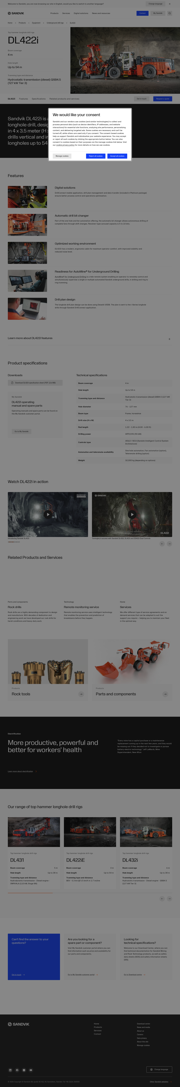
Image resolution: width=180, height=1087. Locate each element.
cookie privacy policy (65, 145)
